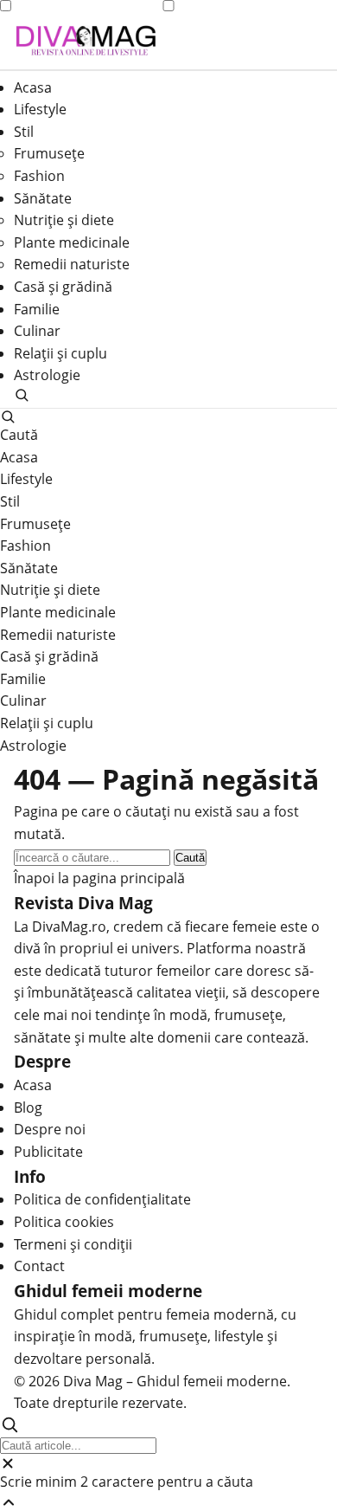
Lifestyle (40, 109)
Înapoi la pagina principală (99, 878)
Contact (39, 1265)
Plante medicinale (72, 242)
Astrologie (47, 374)
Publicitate (48, 1151)
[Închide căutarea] (168, 1463)
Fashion (39, 175)
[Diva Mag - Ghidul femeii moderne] (85, 40)
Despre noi (50, 1129)
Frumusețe (49, 153)
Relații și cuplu (60, 353)
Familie (37, 309)
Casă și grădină (63, 286)
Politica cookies (64, 1221)
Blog (28, 1107)
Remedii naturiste (72, 264)
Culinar (37, 330)
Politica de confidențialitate (102, 1199)
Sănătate (43, 198)
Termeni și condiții (73, 1244)
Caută (190, 857)
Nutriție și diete (64, 219)
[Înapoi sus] (168, 1502)
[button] (168, 395)
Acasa (33, 87)
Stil (24, 131)
